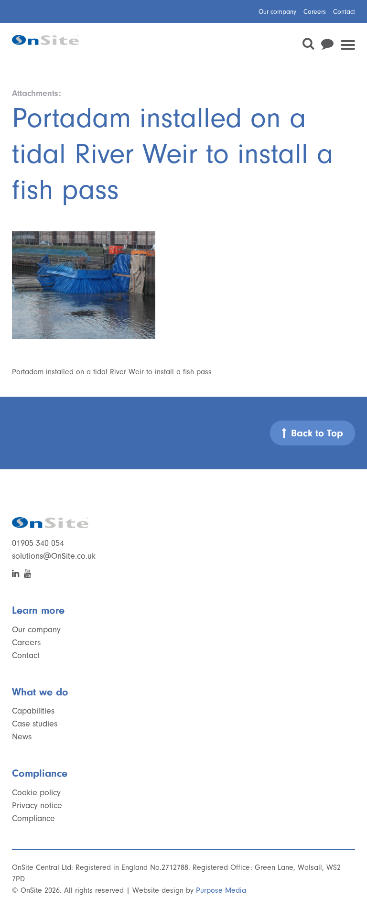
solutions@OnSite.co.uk (54, 556)
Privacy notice (37, 806)
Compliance (33, 818)
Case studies (34, 724)
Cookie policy (36, 793)
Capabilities (33, 711)
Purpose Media (221, 890)
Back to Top (317, 433)
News (22, 737)
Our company (277, 12)
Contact (344, 12)
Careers (314, 12)
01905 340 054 (38, 543)
